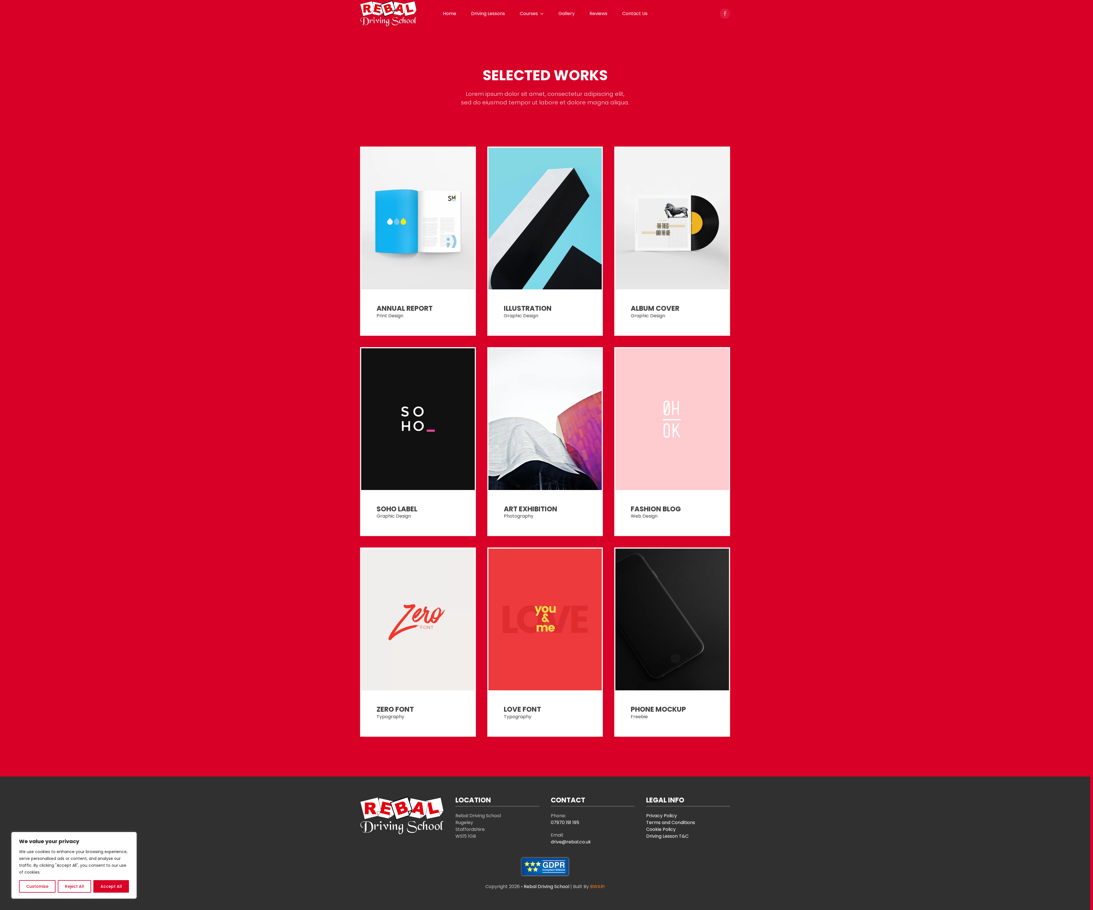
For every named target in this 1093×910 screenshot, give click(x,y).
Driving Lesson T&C (667, 836)
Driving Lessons (488, 13)
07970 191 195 (565, 822)
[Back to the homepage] (388, 13)
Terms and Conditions (670, 822)
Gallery (566, 13)
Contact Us (635, 13)
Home (449, 13)
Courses (529, 13)
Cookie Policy (661, 829)
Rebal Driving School (547, 886)
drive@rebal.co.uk (571, 842)
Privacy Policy (661, 815)
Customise (37, 886)
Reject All (74, 886)
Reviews (598, 13)
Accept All (111, 886)
